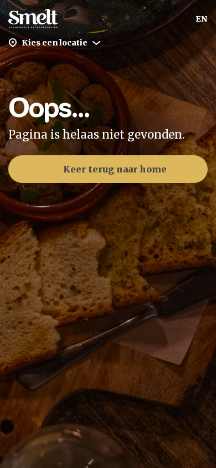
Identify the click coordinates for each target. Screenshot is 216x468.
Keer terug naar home (115, 169)
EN (202, 19)
